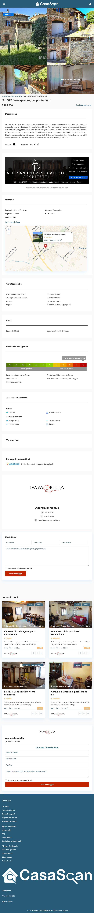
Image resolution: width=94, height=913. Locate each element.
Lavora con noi (7, 853)
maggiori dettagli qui (45, 464)
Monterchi (56, 626)
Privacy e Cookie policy (10, 846)
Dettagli (33, 644)
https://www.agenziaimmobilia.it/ (49, 520)
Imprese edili (6, 830)
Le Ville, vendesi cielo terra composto (19, 693)
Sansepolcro (57, 210)
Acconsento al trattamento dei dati (20, 568)
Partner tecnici (7, 861)
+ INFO (40, 648)
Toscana (16, 213)
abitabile (14, 378)
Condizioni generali (9, 850)
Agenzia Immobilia (47, 508)
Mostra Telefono (14, 741)
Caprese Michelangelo (14, 626)
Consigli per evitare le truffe (11, 841)
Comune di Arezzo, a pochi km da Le (69, 693)
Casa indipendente (16, 96)
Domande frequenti (8, 814)
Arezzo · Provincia (20, 210)
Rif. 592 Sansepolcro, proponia (54, 234)
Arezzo (55, 686)
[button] (47, 588)
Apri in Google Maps (12, 222)
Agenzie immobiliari (9, 826)
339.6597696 (49, 512)
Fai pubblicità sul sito (9, 817)
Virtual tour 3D (7, 837)
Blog (3, 833)
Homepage (5, 96)
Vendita (57, 294)
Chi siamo (5, 806)
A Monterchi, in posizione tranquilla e (65, 633)
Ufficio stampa (7, 857)
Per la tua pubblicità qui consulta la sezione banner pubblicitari (47, 188)
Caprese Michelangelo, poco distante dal (19, 633)
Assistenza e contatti (9, 821)
